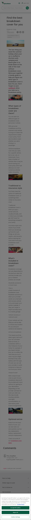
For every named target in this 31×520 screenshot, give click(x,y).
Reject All (15, 512)
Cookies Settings (15, 517)
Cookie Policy (20, 504)
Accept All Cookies (15, 507)
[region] (15, 506)
